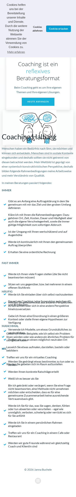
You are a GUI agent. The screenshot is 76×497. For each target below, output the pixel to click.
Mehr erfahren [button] (16, 52)
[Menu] (38, 481)
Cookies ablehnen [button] (38, 28)
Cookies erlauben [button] (58, 28)
